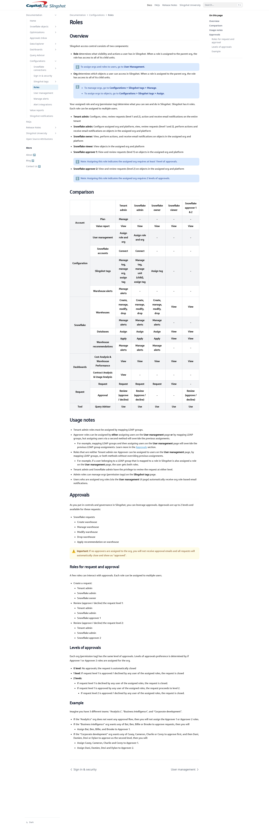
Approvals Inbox (38, 38)
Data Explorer (37, 43)
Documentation (34, 15)
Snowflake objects (39, 26)
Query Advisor (37, 55)
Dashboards (36, 49)
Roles (36, 87)
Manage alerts (41, 98)
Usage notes (216, 30)
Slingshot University (36, 133)
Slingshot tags (41, 81)
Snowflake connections (40, 68)
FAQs (28, 121)
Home (33, 20)
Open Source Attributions (39, 138)
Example (216, 51)
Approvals (214, 34)
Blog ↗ (30, 160)
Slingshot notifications (41, 115)
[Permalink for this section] (92, 36)
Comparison (215, 25)
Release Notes (33, 127)
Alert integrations (43, 104)
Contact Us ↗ (33, 166)
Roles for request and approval (223, 41)
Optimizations (37, 32)
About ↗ (31, 154)
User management (43, 92)
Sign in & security (43, 75)
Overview (214, 21)
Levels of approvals (222, 46)
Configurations (37, 60)
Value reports (37, 110)
